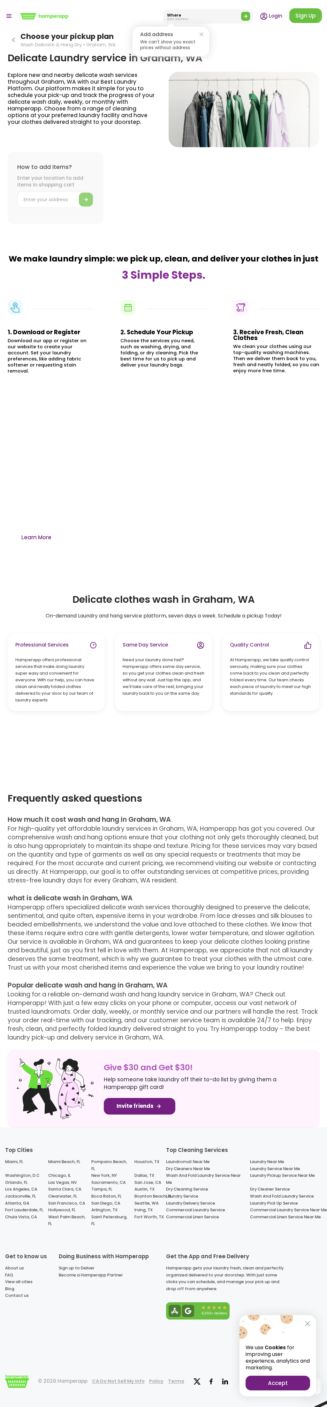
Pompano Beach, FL (109, 1165)
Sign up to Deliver (77, 1268)
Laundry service (182, 1196)
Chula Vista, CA (21, 1217)
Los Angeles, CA (21, 1189)
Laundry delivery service (190, 1203)
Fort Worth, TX (149, 1217)
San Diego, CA (105, 1203)
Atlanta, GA (17, 1203)
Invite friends (136, 1106)
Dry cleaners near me (188, 1168)
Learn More (36, 537)
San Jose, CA (147, 1182)
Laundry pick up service (274, 1203)
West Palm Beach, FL (67, 1220)
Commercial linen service (192, 1217)
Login (275, 15)
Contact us (17, 1295)
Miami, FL (14, 1161)
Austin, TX (144, 1189)
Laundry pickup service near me (282, 1175)
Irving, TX (143, 1210)
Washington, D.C (22, 1175)
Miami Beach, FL (64, 1161)
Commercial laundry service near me (288, 1210)
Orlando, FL (16, 1182)
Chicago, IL (59, 1175)
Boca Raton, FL (106, 1196)
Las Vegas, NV (62, 1182)
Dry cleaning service (187, 1189)
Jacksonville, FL (20, 1196)
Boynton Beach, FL (152, 1196)
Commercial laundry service (195, 1210)
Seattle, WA (146, 1203)
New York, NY (104, 1175)
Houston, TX (146, 1161)
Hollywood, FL (61, 1210)
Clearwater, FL (62, 1196)
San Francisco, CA (66, 1203)
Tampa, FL (101, 1189)
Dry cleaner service (270, 1189)
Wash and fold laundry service (282, 1196)
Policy (156, 1381)
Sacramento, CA (108, 1182)
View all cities (19, 1281)
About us (14, 1268)
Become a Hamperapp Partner (91, 1275)
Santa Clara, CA (64, 1189)
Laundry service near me (275, 1168)
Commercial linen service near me (285, 1217)
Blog (9, 1288)
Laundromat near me (188, 1161)
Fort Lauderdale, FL (24, 1210)
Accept (278, 1383)
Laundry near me (267, 1161)
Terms (176, 1381)
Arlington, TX (104, 1210)
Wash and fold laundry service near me (203, 1179)
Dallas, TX (144, 1175)
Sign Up (305, 15)
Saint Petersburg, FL (109, 1220)
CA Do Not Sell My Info (118, 1381)
